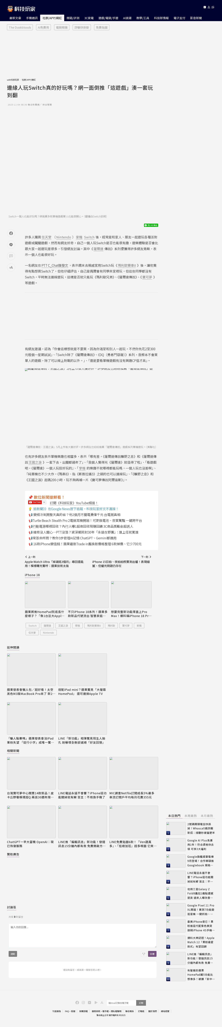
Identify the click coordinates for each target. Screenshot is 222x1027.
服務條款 (96, 1011)
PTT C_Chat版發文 (55, 265)
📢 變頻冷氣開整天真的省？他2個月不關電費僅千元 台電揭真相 (74, 514)
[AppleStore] (101, 1002)
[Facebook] (76, 1002)
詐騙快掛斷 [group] (81, 27)
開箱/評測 (73, 18)
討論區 (11, 907)
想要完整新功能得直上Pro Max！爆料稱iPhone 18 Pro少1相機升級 (130, 614)
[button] (209, 8)
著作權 (105, 1011)
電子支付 (179, 18)
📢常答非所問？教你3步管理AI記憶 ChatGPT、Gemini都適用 (73, 538)
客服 (73, 1011)
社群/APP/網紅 (52, 18)
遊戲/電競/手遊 (108, 18)
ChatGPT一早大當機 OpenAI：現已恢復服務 (30, 844)
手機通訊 (32, 18)
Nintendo (48, 632)
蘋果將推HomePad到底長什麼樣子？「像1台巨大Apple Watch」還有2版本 (44, 614)
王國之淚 (63, 625)
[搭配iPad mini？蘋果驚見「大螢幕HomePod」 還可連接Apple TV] (82, 669)
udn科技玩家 (13, 79)
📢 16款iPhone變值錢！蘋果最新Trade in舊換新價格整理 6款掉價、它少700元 (85, 543)
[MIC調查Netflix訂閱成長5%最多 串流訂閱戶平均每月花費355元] (133, 773)
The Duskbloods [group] (20, 27)
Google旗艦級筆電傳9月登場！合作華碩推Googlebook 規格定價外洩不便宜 (200, 861)
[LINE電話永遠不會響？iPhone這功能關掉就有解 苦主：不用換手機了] (82, 773)
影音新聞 (196, 18)
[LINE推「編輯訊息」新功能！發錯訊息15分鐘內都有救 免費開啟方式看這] (82, 822)
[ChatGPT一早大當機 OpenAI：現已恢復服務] (31, 822)
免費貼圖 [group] (102, 27)
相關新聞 (13, 750)
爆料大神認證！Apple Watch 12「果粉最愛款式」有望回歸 (201, 942)
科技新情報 (161, 18)
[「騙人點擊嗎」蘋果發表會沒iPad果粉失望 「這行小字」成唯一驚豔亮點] (31, 718)
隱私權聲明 (116, 1011)
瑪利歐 (111, 625)
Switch (32, 625)
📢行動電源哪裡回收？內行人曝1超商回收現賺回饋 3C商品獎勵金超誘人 (81, 526)
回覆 (152, 954)
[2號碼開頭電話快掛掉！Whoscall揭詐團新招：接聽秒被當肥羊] (176, 828)
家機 (139, 625)
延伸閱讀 (13, 647)
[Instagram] (83, 1002)
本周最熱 (190, 815)
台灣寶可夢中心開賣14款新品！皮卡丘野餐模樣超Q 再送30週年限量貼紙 (30, 795)
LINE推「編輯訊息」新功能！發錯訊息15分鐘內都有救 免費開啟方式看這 (82, 844)
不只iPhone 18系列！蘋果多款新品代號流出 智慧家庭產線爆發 (88, 614)
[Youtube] (205, 8)
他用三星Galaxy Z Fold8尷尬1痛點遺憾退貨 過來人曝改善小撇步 (200, 893)
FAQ (67, 1011)
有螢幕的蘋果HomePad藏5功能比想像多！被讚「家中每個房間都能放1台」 (201, 974)
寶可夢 (126, 625)
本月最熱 (207, 815)
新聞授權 (83, 1011)
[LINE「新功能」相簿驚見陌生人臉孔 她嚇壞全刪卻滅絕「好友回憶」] (82, 718)
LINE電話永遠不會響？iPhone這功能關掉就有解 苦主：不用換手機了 (82, 795)
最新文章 (15, 18)
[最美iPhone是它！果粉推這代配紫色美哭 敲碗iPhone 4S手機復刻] (176, 925)
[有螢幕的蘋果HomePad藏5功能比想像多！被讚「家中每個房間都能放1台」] (176, 974)
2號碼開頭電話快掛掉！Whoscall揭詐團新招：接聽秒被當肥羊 (201, 828)
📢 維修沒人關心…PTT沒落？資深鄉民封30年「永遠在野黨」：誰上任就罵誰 (83, 532)
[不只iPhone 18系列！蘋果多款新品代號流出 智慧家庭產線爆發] (88, 594)
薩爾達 (47, 625)
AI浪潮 (127, 18)
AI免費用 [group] (43, 27)
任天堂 (32, 632)
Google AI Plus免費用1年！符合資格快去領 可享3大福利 (200, 844)
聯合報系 (129, 1011)
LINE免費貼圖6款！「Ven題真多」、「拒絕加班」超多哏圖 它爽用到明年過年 (133, 844)
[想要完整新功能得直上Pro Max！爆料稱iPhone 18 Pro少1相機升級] (131, 594)
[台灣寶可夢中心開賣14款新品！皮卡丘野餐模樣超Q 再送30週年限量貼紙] (31, 773)
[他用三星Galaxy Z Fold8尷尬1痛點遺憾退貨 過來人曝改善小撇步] (176, 893)
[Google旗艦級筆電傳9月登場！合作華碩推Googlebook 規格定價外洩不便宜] (176, 860)
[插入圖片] (144, 954)
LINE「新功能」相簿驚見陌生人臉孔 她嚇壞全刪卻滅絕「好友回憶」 (81, 740)
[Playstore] (95, 1002)
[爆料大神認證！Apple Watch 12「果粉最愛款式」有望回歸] (176, 942)
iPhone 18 (32, 575)
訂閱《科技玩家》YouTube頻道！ (74, 502)
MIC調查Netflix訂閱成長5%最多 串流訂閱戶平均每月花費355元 (131, 795)
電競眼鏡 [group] (62, 27)
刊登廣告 (56, 1011)
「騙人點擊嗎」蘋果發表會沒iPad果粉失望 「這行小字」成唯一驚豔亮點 (30, 740)
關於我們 (152, 1011)
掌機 (77, 625)
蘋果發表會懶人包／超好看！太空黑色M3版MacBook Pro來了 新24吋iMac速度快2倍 (30, 692)
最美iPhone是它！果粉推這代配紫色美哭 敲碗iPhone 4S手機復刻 (201, 926)
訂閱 (141, 1002)
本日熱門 (174, 815)
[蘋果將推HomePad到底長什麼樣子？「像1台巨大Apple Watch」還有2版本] (45, 594)
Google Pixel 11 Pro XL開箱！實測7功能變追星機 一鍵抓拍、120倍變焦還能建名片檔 (200, 909)
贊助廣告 (13, 854)
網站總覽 (165, 1011)
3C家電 (89, 18)
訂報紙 (141, 1011)
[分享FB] (11, 233)
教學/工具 (142, 18)
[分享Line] (11, 245)
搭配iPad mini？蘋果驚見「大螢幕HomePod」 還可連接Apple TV (82, 692)
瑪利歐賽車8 (94, 625)
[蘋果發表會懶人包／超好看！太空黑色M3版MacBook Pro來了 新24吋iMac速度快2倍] (31, 669)
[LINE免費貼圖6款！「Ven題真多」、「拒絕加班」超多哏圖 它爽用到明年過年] (133, 822)
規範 (13, 954)
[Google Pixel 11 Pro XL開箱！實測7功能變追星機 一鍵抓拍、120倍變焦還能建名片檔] (176, 909)
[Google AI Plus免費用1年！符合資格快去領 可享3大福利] (176, 844)
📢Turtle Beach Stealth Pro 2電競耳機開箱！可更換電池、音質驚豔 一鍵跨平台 (85, 520)
